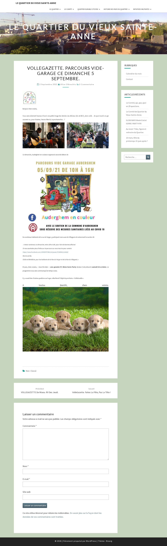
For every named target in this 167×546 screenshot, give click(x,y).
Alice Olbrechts (68, 84)
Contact (129, 79)
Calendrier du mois (134, 73)
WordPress (91, 541)
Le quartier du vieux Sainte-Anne (36, 3)
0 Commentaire (86, 84)
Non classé (31, 370)
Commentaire (30, 426)
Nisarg (109, 541)
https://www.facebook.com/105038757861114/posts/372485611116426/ (45, 252)
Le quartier (54, 9)
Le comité (68, 9)
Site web (26, 491)
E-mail (26, 479)
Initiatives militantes (141, 9)
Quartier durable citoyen (88, 9)
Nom (26, 466)
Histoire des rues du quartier (116, 9)
